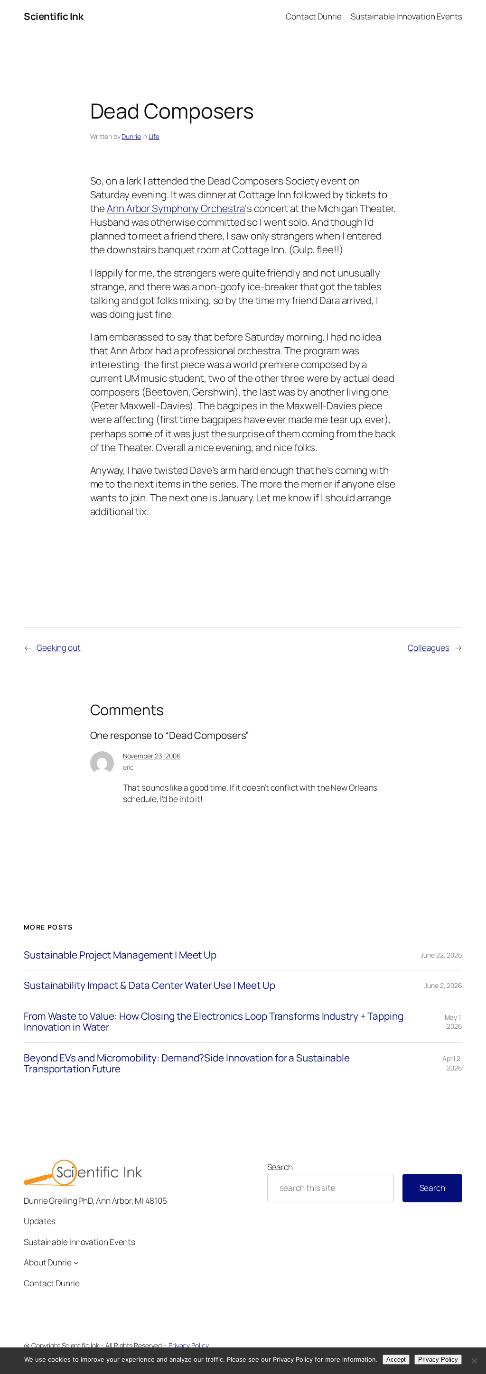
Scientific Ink (53, 16)
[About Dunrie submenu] (76, 1262)
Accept (396, 1359)
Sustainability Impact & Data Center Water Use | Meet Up (149, 985)
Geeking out (59, 647)
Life (154, 136)
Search (280, 1166)
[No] (474, 1360)
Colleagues (428, 647)
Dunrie (131, 136)
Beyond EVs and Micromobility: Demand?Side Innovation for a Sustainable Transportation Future (187, 1063)
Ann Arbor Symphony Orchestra (176, 208)
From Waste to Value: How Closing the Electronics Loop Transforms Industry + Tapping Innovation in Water (213, 1022)
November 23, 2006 (152, 755)
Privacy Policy (188, 1345)
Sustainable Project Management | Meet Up (120, 955)
